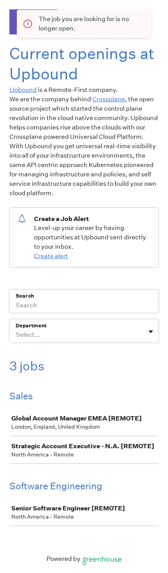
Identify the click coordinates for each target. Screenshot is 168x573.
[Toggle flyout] (150, 331)
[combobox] (16, 335)
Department (31, 325)
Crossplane (108, 99)
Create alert (51, 256)
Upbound (23, 89)
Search (25, 296)
